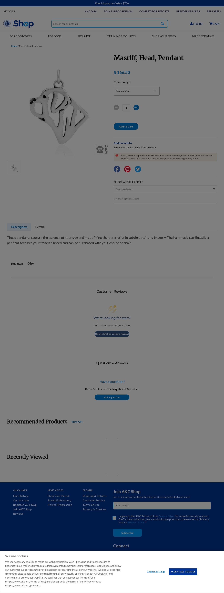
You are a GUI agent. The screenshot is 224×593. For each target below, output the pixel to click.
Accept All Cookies (183, 571)
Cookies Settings (156, 571)
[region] (112, 572)
